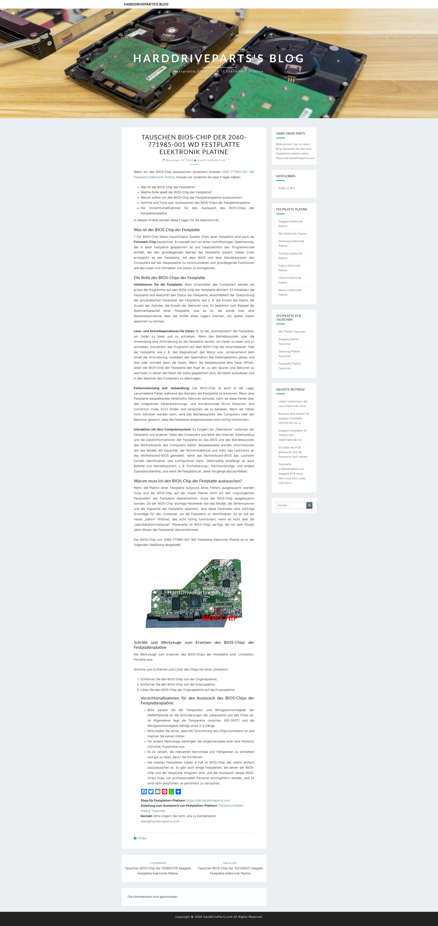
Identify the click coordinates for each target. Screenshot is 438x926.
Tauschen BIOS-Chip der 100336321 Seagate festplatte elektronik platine (230, 868)
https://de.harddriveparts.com (208, 800)
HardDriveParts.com (211, 160)
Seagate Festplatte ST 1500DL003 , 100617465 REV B (293, 435)
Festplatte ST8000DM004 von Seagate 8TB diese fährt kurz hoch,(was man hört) (292, 473)
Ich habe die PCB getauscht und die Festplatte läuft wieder (293, 452)
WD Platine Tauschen (292, 331)
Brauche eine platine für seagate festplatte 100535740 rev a (294, 418)
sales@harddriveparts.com (160, 821)
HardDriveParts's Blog (146, 4)
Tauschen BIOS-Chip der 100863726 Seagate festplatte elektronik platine (158, 868)
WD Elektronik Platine (293, 233)
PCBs (142, 838)
